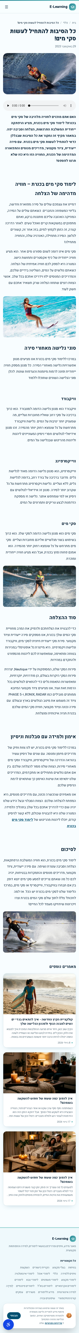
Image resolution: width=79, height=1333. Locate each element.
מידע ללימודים (46, 1292)
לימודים (19, 1280)
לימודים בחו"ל (44, 1286)
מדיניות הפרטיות (53, 1323)
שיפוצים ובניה (47, 1298)
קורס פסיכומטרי (67, 1298)
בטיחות (72, 1267)
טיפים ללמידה (68, 1274)
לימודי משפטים (49, 1280)
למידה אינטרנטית (66, 1292)
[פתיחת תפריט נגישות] (8, 1324)
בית (74, 23)
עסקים (19, 1292)
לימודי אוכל (43, 1274)
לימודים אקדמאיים (65, 1286)
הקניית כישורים (41, 1267)
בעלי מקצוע (58, 1267)
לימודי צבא (32, 1280)
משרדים (30, 1292)
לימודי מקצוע (68, 1280)
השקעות (25, 1267)
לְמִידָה (9, 1286)
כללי (65, 23)
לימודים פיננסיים (25, 1286)
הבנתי (14, 1316)
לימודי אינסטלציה (24, 1274)
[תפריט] (6, 6)
